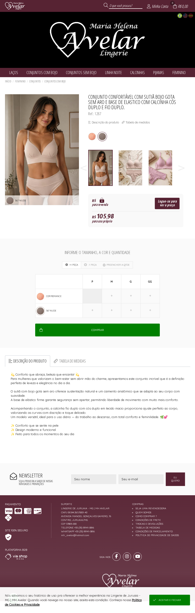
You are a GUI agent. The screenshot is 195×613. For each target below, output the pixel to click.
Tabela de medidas (72, 361)
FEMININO (20, 81)
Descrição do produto (30, 361)
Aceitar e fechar (170, 600)
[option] (103, 168)
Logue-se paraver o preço (167, 203)
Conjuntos (35, 81)
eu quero (175, 479)
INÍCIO (8, 81)
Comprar (97, 330)
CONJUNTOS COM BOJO (55, 81)
